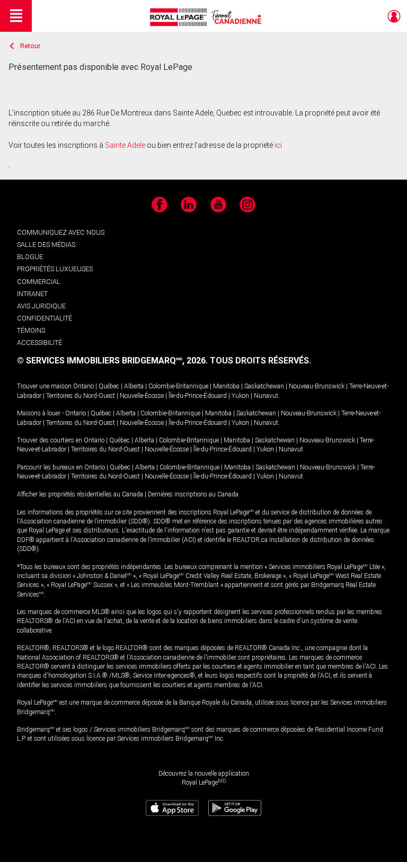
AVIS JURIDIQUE (41, 306)
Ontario (83, 386)
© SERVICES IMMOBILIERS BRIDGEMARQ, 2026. (112, 361)
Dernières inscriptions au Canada (193, 494)
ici (278, 145)
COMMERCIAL (38, 282)
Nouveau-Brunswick (316, 386)
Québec (109, 386)
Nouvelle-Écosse (142, 395)
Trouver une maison (44, 386)
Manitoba (226, 386)
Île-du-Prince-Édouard (198, 395)
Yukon (240, 395)
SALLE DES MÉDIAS (46, 244)
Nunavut (266, 395)
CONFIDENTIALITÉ (44, 318)
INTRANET (32, 294)
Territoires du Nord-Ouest (80, 395)
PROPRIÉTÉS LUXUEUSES (55, 269)
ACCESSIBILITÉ (39, 342)
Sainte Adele (125, 145)
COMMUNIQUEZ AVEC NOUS (60, 232)
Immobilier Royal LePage (207, 17)
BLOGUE (30, 257)
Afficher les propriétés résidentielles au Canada (80, 494)
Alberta (134, 386)
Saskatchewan (264, 386)
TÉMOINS (31, 330)
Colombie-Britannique (178, 386)
